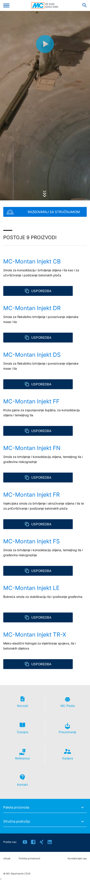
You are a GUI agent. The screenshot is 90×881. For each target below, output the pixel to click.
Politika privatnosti (29, 858)
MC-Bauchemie (45, 5)
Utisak (6, 858)
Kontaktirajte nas (77, 858)
